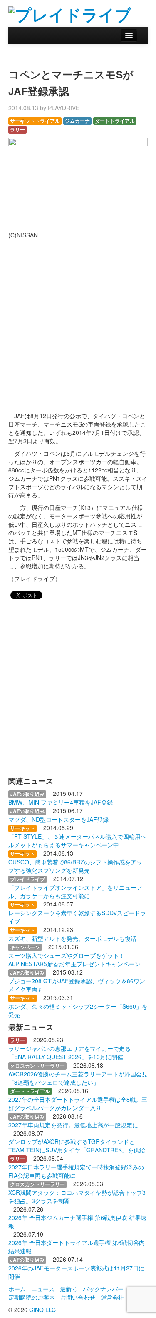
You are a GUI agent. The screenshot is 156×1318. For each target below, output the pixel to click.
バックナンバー (103, 1289)
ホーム (17, 1289)
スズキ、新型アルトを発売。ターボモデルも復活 (72, 938)
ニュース (42, 1289)
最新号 (68, 1289)
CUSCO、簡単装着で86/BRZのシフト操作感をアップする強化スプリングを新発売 (75, 866)
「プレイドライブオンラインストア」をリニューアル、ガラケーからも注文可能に (75, 891)
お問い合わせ (77, 1297)
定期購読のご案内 (31, 1297)
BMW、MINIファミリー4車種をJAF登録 (60, 802)
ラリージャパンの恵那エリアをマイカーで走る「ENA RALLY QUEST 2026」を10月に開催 (69, 1052)
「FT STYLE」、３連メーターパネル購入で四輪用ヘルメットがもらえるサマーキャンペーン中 (77, 840)
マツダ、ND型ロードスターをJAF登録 (58, 819)
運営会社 (112, 1297)
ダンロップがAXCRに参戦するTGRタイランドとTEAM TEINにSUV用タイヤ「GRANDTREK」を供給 (76, 1145)
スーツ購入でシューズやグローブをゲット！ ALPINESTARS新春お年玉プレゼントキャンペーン (74, 959)
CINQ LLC (42, 1309)
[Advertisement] (78, 321)
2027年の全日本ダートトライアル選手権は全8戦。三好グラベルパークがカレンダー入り (77, 1103)
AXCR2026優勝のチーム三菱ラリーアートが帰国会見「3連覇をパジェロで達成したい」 (78, 1078)
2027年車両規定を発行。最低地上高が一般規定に (73, 1125)
